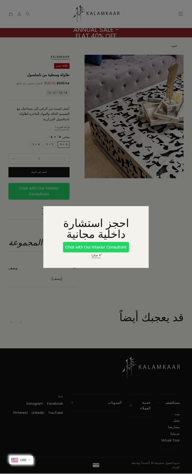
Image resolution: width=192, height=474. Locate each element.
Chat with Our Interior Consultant (96, 247)
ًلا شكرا (96, 255)
